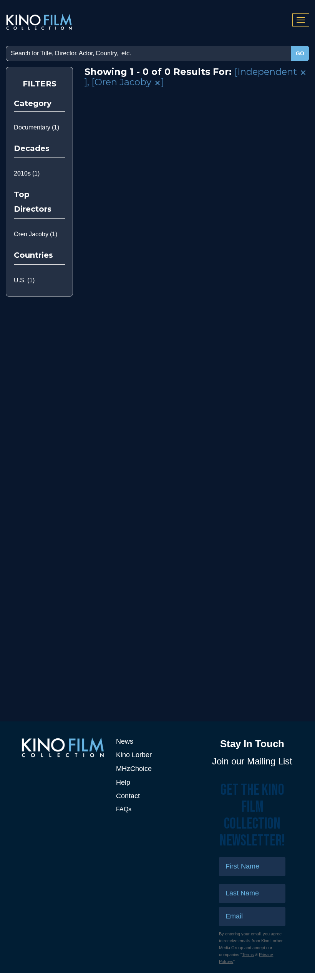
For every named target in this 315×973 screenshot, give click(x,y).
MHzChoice (134, 768)
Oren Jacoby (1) (35, 234)
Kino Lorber (134, 755)
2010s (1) (27, 173)
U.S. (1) (24, 280)
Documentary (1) (36, 127)
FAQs (123, 809)
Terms (248, 954)
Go (300, 53)
